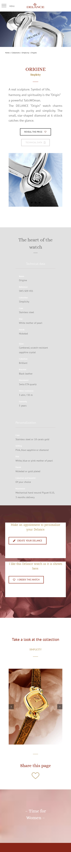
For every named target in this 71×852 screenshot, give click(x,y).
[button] (4, 6)
